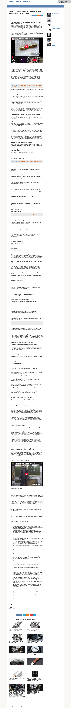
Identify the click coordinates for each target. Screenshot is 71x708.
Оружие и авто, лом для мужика (19, 1)
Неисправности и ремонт (56, 26)
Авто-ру (53, 46)
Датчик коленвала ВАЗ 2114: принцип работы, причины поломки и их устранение (56, 24)
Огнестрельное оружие (55, 31)
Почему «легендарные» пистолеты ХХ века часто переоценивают (56, 29)
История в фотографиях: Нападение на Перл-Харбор (56, 19)
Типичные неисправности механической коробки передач (56, 14)
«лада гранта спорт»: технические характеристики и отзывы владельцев (57, 44)
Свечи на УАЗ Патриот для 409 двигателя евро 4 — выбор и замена (57, 34)
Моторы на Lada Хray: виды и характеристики (55, 39)
